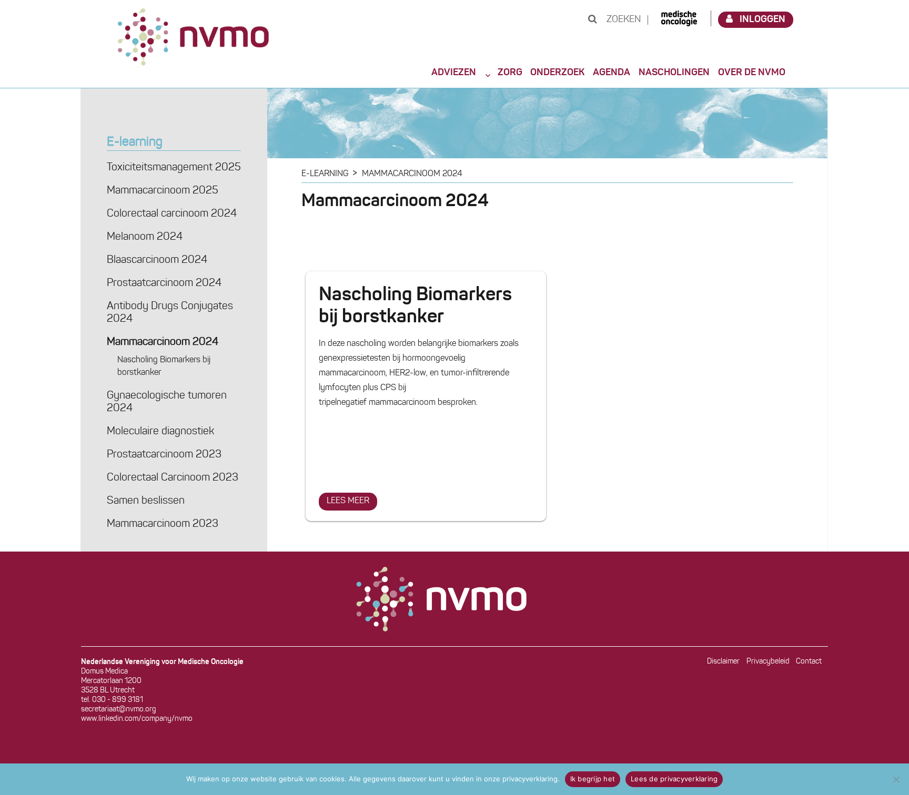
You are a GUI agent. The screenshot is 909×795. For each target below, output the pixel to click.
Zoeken (622, 20)
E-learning (135, 142)
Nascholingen (674, 72)
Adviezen (453, 72)
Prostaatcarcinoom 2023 (164, 455)
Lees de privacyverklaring (674, 778)
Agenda (611, 72)
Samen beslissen (146, 501)
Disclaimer (723, 662)
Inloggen (762, 19)
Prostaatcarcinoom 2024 (164, 283)
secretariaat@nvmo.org (118, 710)
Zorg (510, 72)
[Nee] (896, 779)
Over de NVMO (751, 72)
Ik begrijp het (592, 778)
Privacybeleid (768, 662)
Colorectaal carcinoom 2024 (172, 214)
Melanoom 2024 (145, 237)
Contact (809, 662)
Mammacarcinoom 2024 (162, 342)
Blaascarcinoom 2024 (157, 260)
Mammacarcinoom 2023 (162, 524)
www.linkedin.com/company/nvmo (137, 719)
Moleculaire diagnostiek (160, 431)
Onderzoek (557, 72)
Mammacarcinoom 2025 (162, 191)
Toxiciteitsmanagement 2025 (174, 167)
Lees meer (351, 500)
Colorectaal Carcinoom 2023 (172, 478)
